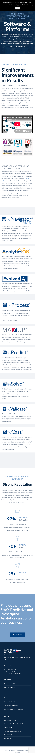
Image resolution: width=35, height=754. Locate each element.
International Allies (9, 685)
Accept (17, 8)
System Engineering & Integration (13, 704)
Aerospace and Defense (11, 678)
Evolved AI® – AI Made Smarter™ (13, 718)
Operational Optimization (11, 700)
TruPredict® (7, 733)
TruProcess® (8, 729)
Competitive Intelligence (11, 696)
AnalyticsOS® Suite (9, 722)
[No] (33, 6)
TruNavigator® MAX (10, 715)
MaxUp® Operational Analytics (13, 725)
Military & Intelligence (10, 682)
